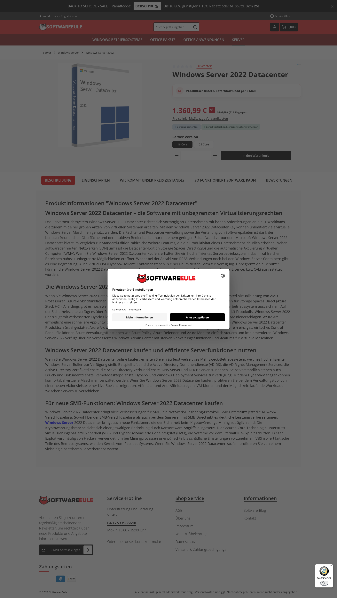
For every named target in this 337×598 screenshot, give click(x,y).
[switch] (324, 583)
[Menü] (330, 566)
